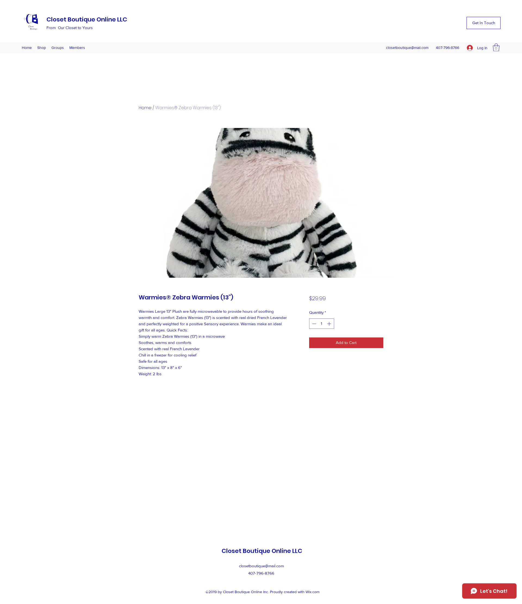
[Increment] (329, 324)
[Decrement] (313, 324)
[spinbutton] (321, 324)
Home (145, 108)
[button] (484, 23)
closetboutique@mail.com (407, 47)
